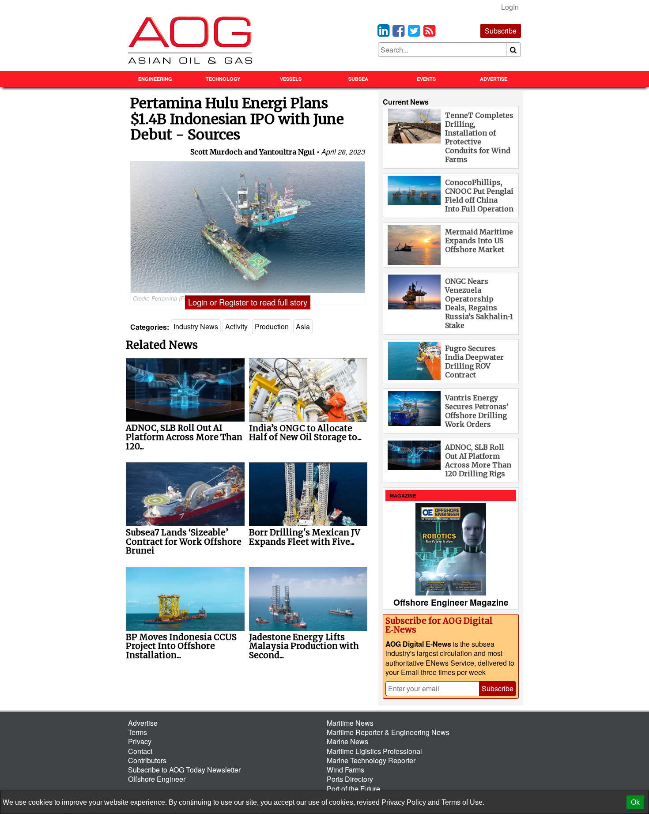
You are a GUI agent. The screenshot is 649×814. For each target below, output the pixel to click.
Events (426, 78)
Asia (303, 326)
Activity (236, 326)
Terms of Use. (462, 802)
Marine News (347, 741)
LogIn (510, 7)
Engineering (155, 78)
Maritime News (350, 722)
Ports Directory (350, 779)
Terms (137, 732)
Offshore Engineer (156, 779)
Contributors (147, 760)
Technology (223, 78)
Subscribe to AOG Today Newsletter (184, 769)
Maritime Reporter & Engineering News (388, 732)
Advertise (493, 78)
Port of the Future (353, 788)
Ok (635, 802)
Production (272, 326)
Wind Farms (345, 769)
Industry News (196, 326)
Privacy (139, 741)
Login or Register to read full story (247, 302)
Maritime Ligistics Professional (374, 751)
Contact (140, 751)
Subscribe (501, 31)
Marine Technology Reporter (371, 760)
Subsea (358, 78)
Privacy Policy (403, 802)
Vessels (291, 78)
